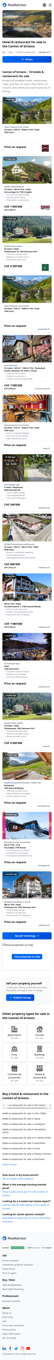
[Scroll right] (48, 1105)
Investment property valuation (17, 1264)
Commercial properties (14, 1077)
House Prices (8, 1268)
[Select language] (44, 5)
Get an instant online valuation (17, 1178)
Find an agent (9, 1273)
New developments (12, 1285)
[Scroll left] (6, 1105)
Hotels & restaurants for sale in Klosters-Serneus (26, 1153)
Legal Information (11, 1333)
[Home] (3, 52)
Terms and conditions (13, 1325)
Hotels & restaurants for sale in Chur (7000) (24, 1113)
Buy (10, 52)
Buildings (39, 1056)
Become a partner (11, 1301)
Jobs (4, 1321)
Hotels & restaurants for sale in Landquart (23, 1124)
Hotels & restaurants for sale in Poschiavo (23, 1159)
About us (6, 1312)
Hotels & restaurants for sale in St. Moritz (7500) (26, 1137)
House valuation (10, 1260)
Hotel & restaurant (25, 52)
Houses (39, 1036)
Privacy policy (9, 1329)
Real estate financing (13, 1289)
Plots (14, 1056)
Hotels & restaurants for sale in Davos (21, 1118)
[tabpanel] (27, 1137)
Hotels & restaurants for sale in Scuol (21, 1148)
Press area (7, 1317)
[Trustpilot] (27, 1247)
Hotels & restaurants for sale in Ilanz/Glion (23, 1143)
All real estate (9, 1337)
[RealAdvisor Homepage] (14, 5)
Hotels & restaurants (39, 1077)
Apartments (14, 1036)
